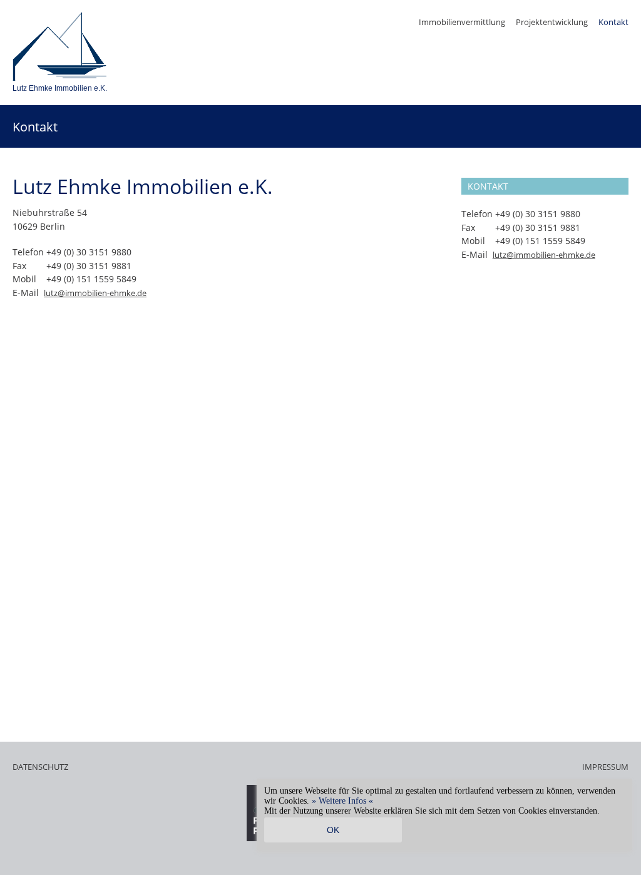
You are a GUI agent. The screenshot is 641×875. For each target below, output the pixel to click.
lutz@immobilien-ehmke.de (95, 293)
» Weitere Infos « (342, 801)
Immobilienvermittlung (462, 22)
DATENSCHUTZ (40, 766)
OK (333, 830)
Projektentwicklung (552, 22)
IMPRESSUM (605, 766)
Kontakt (613, 22)
